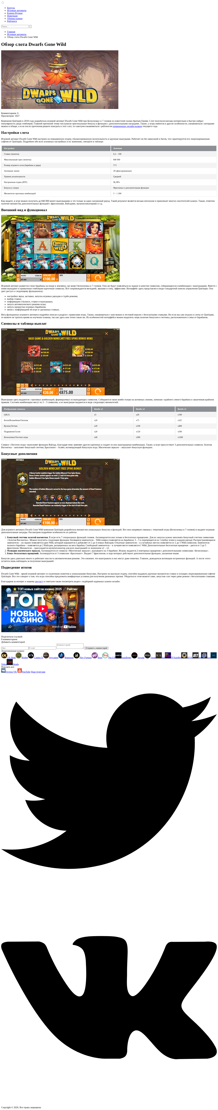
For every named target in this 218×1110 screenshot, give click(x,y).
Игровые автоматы (16, 10)
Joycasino (53, 657)
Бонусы (11, 8)
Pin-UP (111, 657)
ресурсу (39, 581)
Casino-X (38, 657)
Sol (163, 657)
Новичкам (12, 16)
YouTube (26, 672)
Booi (100, 657)
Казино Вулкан (15, 13)
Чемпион (69, 657)
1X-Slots (11, 657)
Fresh (153, 657)
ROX (189, 657)
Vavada (140, 657)
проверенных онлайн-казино (127, 126)
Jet (200, 657)
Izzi (209, 657)
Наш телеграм (38, 672)
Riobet (25, 657)
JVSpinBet (176, 657)
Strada (16, 664)
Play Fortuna (86, 657)
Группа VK (11, 672)
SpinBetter (126, 657)
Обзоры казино (15, 18)
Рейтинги (12, 21)
